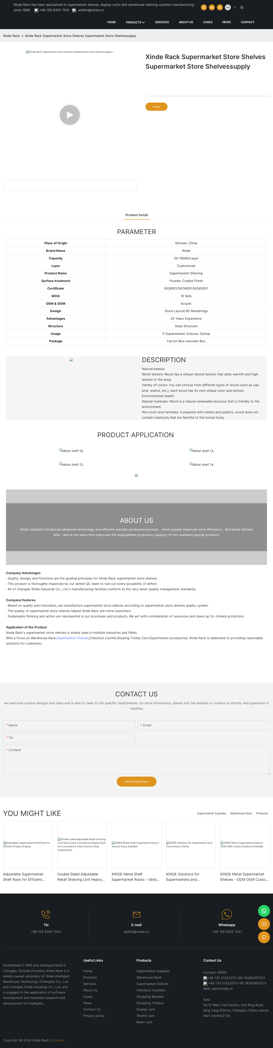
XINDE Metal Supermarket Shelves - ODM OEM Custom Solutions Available (244, 877)
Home (87, 971)
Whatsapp (226, 925)
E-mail (136, 925)
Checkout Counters (151, 990)
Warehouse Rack (241, 813)
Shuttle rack (145, 1016)
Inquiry (156, 106)
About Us (90, 990)
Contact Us (92, 1009)
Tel (46, 925)
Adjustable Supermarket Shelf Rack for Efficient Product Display (23, 877)
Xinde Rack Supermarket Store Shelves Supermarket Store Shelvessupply (80, 36)
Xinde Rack (11, 36)
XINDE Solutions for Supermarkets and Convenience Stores (183, 877)
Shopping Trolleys (150, 1003)
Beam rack (144, 1022)
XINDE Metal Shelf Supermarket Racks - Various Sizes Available (136, 877)
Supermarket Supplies (211, 813)
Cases (88, 997)
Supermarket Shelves (73, 638)
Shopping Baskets (150, 997)
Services (89, 984)
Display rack (145, 1009)
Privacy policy (94, 1016)
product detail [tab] (137, 215)
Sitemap (58, 1040)
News (87, 1003)
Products (262, 813)
